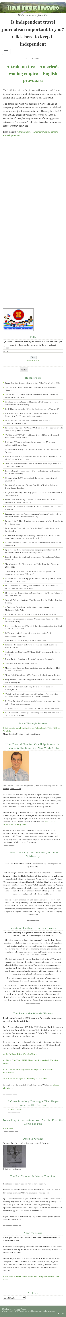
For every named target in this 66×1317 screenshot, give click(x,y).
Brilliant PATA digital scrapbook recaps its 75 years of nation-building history (30, 443)
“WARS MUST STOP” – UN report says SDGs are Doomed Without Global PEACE (32, 436)
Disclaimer (7, 1309)
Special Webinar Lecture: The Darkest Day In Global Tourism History (33, 601)
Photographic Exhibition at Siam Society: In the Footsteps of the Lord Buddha (33, 594)
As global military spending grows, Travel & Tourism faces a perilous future (33, 493)
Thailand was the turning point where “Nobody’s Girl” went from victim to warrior (33, 580)
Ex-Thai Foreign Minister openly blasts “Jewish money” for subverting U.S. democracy (33, 702)
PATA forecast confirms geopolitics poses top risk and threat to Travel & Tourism (33, 714)
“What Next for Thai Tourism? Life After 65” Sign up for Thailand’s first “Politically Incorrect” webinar (31, 695)
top (62, 1313)
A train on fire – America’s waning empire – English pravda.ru (32, 73)
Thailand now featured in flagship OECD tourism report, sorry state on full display (31, 403)
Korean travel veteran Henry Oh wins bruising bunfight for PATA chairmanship (32, 472)
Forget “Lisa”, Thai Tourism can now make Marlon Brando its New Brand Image (34, 522)
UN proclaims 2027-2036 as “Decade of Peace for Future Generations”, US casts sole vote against (31, 414)
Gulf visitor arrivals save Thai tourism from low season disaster (30, 389)
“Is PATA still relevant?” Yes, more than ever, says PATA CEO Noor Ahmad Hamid (33, 465)
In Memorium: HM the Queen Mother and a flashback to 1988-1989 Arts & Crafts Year (31, 587)
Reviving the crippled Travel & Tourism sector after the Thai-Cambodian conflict (34, 627)
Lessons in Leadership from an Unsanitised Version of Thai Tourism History (32, 620)
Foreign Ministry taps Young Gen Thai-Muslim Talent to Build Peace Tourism (31, 486)
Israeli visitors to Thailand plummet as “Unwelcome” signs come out (32, 558)
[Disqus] (33, 184)
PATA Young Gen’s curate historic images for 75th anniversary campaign (28, 634)
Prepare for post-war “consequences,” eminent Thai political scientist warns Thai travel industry (33, 515)
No (7, 351)
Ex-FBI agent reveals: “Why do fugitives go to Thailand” (32, 409)
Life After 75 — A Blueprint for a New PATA (26, 640)
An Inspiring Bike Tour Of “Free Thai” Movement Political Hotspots (32, 653)
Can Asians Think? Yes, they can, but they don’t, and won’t (32, 708)
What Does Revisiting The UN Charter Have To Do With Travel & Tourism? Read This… (31, 501)
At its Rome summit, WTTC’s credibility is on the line (30, 614)
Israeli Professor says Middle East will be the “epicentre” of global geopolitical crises (33, 458)
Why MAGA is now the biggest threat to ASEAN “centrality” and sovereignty (33, 681)
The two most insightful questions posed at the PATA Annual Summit (33, 450)
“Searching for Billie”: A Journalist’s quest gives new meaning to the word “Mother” (30, 572)
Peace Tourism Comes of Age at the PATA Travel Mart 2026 (32, 383)
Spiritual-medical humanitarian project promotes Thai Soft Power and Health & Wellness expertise (32, 551)
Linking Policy (20, 1309)
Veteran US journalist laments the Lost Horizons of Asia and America (33, 508)
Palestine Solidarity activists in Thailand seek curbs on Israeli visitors (31, 646)
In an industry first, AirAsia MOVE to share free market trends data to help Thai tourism (34, 429)
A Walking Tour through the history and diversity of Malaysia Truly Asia (29, 608)
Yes (7, 347)
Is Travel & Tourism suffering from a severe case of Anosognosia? (28, 688)
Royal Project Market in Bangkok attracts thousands (29, 659)
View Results (33, 360)
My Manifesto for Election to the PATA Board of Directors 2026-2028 (32, 565)
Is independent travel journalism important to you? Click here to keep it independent (33, 32)
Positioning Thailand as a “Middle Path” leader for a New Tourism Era (32, 529)
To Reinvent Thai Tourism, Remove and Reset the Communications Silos (28, 422)
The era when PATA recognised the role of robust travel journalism (31, 479)
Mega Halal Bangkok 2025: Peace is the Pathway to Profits (32, 675)
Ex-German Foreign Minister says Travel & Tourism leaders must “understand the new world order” (32, 536)
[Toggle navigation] (6, 52)
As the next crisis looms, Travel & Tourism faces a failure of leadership (33, 544)
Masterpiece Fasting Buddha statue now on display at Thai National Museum (32, 669)
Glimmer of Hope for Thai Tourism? (21, 663)
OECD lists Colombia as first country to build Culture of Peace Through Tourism (31, 396)
